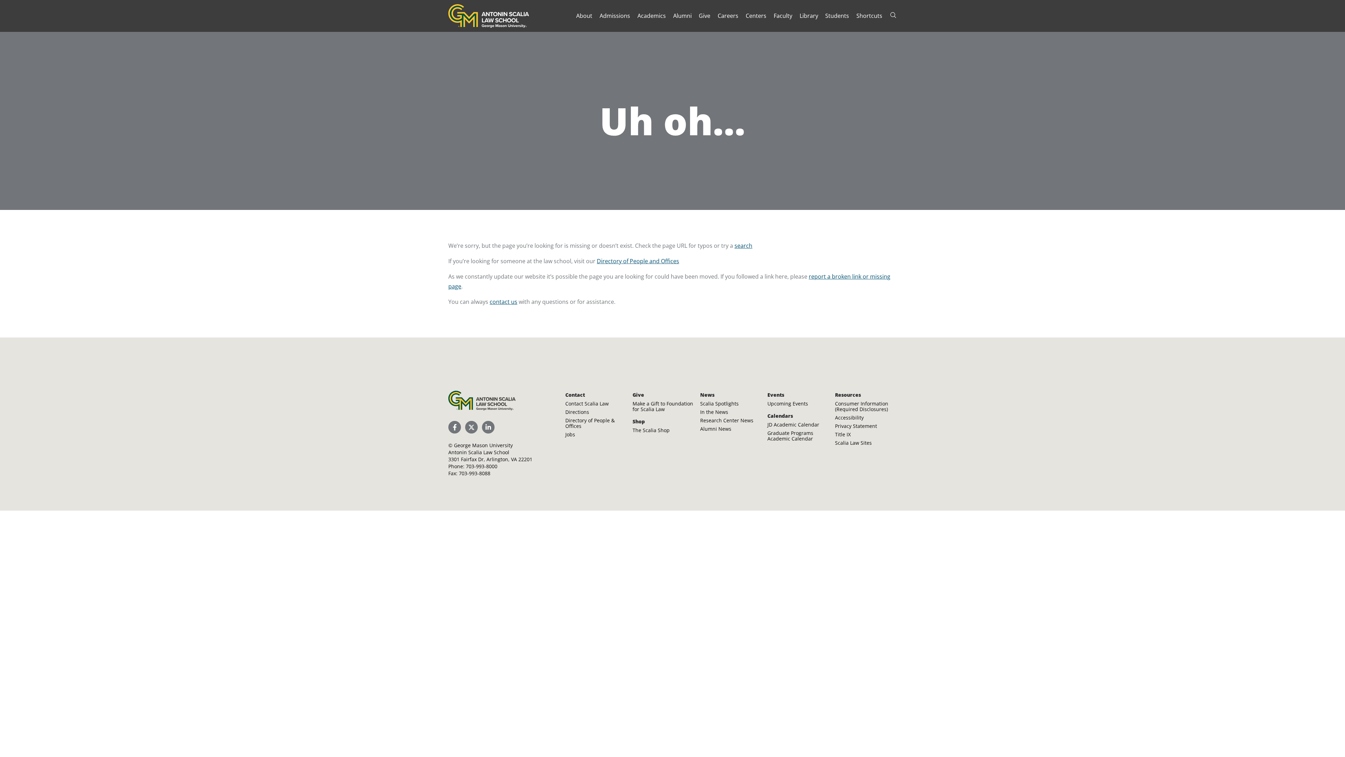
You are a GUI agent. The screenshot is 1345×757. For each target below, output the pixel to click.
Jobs (570, 434)
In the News (714, 412)
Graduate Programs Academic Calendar (790, 436)
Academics (651, 16)
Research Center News (726, 420)
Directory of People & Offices (590, 423)
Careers (728, 16)
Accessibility (849, 417)
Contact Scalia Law (587, 403)
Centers (756, 16)
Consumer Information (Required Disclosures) (861, 406)
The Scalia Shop (651, 430)
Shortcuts (869, 16)
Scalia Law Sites (853, 442)
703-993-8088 (474, 473)
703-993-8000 (481, 466)
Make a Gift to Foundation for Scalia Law (663, 406)
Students (837, 16)
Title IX (843, 434)
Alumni (682, 16)
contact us (503, 302)
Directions (577, 412)
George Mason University (483, 445)
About (584, 16)
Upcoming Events (787, 403)
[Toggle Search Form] (893, 15)
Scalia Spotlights (719, 403)
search (743, 246)
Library (809, 16)
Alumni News (715, 428)
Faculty (783, 16)
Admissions (615, 16)
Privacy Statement (856, 426)
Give (704, 16)
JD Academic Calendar (793, 424)
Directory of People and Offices (638, 261)
